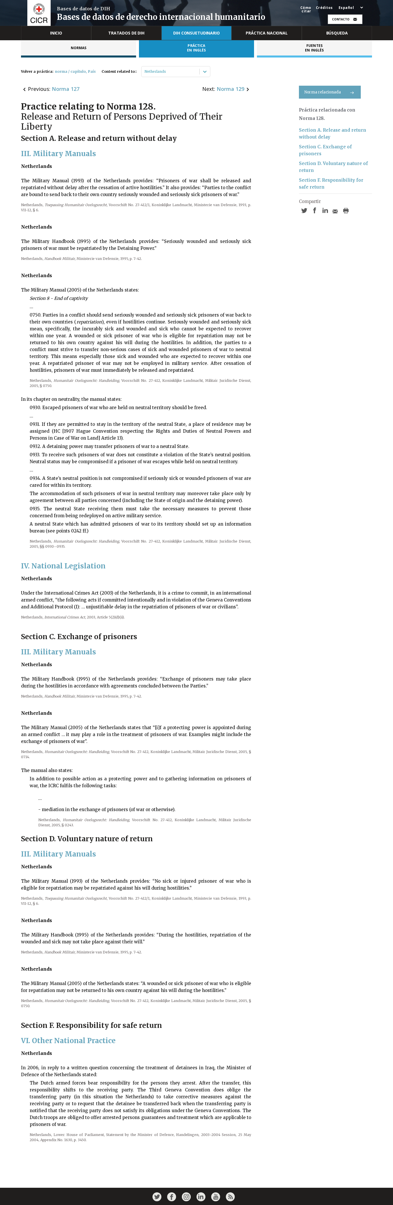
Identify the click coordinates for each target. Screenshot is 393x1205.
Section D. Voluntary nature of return (333, 167)
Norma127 (65, 88)
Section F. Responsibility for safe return (331, 183)
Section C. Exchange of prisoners (325, 150)
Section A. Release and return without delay (332, 133)
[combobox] (144, 71)
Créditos (324, 7)
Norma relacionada (322, 92)
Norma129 (230, 88)
